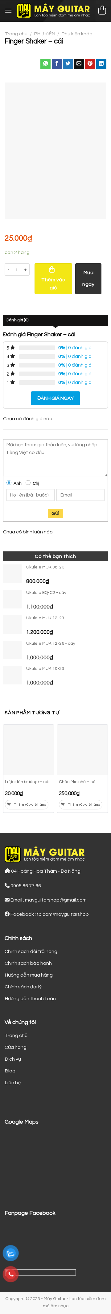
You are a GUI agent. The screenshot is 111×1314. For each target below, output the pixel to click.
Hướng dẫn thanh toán (30, 998)
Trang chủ (16, 33)
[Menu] (8, 10)
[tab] (55, 320)
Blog (10, 1070)
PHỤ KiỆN (44, 33)
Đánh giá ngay (55, 398)
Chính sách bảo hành (28, 963)
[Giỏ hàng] (102, 11)
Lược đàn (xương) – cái (27, 782)
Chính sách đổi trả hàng (31, 951)
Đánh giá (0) (17, 320)
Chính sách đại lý (23, 986)
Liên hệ (13, 1082)
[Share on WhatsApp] (45, 64)
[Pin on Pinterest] (90, 64)
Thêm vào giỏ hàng (30, 804)
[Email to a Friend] (79, 64)
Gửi (55, 513)
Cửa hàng (16, 1047)
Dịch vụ (13, 1059)
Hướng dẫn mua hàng (29, 975)
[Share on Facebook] (57, 64)
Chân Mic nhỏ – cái (78, 782)
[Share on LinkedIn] (101, 64)
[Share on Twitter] (68, 64)
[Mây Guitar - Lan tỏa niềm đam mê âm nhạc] (55, 10)
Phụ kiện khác (77, 33)
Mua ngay (88, 278)
